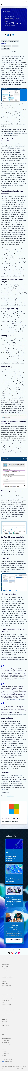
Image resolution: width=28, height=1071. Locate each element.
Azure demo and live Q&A (6, 1004)
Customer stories (5, 972)
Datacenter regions (5, 966)
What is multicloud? (5, 1042)
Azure (2, 4)
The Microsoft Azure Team (10, 25)
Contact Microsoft (8, 1066)
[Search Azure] (5, 1)
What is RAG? (4, 1055)
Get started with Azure (6, 962)
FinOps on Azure (5, 987)
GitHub (3, 789)
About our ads (13, 1068)
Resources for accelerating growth (8, 998)
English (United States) (8, 1059)
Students (3, 1027)
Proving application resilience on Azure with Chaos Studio (13, 879)
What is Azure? (4, 959)
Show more (13, 51)
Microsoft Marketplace (6, 1012)
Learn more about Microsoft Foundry (14, 940)
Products (3, 979)
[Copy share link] (5, 35)
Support (3, 1002)
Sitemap (3, 1066)
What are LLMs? (4, 1051)
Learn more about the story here (12, 679)
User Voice (16, 781)
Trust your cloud (4, 968)
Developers (15, 46)
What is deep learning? (6, 1046)
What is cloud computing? (6, 1040)
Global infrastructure (5, 964)
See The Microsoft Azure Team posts (10, 821)
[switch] (26, 1)
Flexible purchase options (6, 985)
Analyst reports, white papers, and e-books (9, 1032)
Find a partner (4, 1015)
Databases (4, 41)
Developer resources (5, 1025)
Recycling (8, 1068)
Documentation (4, 1021)
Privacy (14, 1066)
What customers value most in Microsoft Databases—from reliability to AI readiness (12, 856)
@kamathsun (10, 796)
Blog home (7, 11)
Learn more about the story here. (15, 699)
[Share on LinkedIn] (13, 35)
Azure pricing (4, 981)
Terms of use (18, 1066)
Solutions (3, 996)
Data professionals (6, 46)
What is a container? (5, 1053)
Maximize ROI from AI (5, 989)
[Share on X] (10, 35)
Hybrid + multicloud (13, 41)
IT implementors (5, 48)
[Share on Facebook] (8, 35)
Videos (3, 1034)
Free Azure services (5, 983)
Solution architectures (5, 1000)
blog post (11, 133)
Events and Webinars (5, 1029)
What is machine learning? (6, 1044)
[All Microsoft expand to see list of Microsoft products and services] (1, 1)
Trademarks (23, 1066)
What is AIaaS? (4, 1049)
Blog (2, 1023)
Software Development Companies (8, 1010)
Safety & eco (4, 1068)
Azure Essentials (4, 970)
